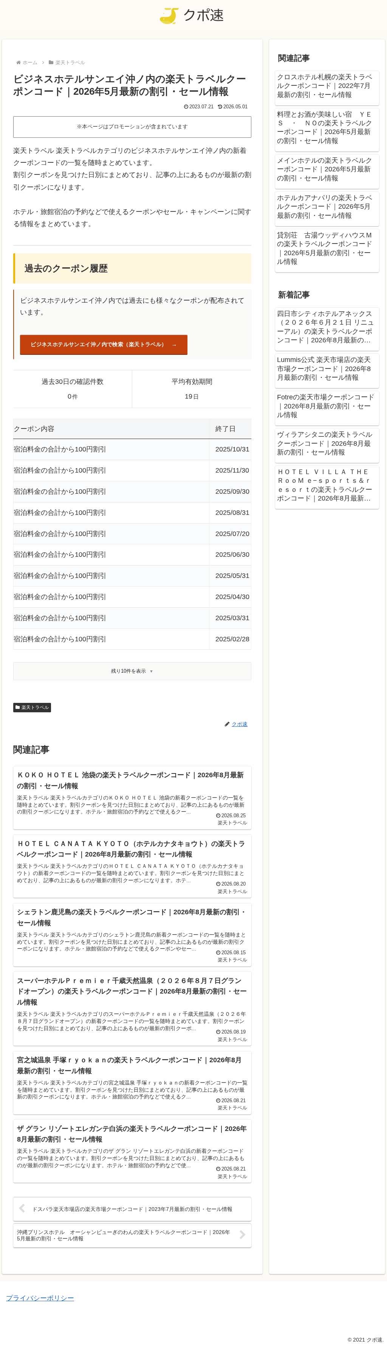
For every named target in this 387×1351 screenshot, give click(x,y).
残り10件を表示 (128, 671)
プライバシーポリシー (40, 1298)
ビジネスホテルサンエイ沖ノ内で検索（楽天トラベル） (99, 344)
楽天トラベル (35, 707)
